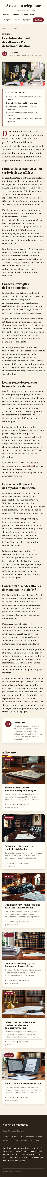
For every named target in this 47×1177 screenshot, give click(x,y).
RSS (37, 1140)
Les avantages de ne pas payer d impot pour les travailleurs (20, 965)
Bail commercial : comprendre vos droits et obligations (20, 847)
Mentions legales (27, 1140)
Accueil (6, 15)
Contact (38, 20)
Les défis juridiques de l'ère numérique (22, 103)
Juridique (15, 15)
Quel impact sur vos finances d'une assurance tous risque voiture (22, 906)
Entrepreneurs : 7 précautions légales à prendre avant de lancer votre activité (20, 1024)
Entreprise (7, 20)
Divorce (17, 20)
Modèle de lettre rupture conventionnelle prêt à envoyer (20, 789)
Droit (32, 15)
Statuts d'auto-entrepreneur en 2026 (23, 1083)
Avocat (25, 15)
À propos (26, 20)
